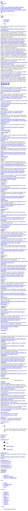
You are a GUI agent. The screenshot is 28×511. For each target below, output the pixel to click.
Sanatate (14, 8)
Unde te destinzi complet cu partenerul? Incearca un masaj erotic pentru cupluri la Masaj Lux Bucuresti (13, 360)
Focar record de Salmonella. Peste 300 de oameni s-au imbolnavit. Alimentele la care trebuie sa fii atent (13, 286)
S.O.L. (5, 487)
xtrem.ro (6, 498)
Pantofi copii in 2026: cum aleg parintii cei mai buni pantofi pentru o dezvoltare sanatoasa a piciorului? (13, 41)
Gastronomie (9, 9)
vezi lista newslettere (5, 383)
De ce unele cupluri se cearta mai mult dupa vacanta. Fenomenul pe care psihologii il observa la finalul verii (13, 268)
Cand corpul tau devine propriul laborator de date (12, 218)
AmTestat (23, 9)
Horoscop (3, 9)
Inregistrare (6, 21)
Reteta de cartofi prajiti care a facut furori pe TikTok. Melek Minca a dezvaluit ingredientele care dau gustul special (13, 154)
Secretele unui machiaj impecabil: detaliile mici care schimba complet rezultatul (13, 205)
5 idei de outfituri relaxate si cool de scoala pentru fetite (14, 214)
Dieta (13, 7)
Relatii (10, 8)
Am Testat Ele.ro (5, 421)
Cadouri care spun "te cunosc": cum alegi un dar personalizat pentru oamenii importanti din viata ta (12, 275)
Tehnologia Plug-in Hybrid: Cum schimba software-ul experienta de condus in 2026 (13, 339)
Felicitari (16, 9)
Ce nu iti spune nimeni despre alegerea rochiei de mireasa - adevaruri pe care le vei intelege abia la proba (13, 52)
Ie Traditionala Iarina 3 (6, 467)
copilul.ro (6, 502)
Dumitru (3, 437)
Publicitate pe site (8, 484)
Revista (4, 3)
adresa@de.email (18, 380)
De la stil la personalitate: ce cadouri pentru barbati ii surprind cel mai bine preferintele (13, 178)
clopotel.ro (6, 504)
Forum (2, 11)
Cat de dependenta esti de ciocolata (9, 415)
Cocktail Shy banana (5, 462)
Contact (5, 483)
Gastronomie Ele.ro (5, 465)
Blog (20, 9)
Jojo (7, 443)
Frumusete (21, 7)
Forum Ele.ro (4, 452)
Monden (6, 8)
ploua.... (2, 423)
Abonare (3, 381)
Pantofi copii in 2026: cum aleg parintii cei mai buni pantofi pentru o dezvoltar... (13, 398)
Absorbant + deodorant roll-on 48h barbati (11, 419)
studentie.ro (6, 497)
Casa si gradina (8, 7)
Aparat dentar (9, 449)
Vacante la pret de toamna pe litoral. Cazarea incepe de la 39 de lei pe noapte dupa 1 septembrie (14, 326)
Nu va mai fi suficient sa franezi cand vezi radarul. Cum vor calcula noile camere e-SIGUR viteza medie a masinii (14, 251)
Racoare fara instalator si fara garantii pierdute (11, 112)
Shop (5, 11)
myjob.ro (6, 501)
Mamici (2, 8)
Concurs (9, 11)
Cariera (2, 7)
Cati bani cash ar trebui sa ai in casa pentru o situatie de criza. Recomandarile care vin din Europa (14, 75)
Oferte (12, 11)
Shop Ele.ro (3, 469)
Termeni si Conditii (8, 476)
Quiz (13, 9)
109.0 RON (3, 471)
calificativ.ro (6, 494)
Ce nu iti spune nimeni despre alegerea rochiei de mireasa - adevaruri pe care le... (12, 388)
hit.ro (5, 496)
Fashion (17, 7)
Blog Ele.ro (3, 434)
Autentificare (7, 19)
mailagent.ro (6, 500)
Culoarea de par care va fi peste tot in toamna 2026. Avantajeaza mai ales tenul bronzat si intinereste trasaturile (13, 198)
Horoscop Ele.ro (4, 460)
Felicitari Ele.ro (4, 439)
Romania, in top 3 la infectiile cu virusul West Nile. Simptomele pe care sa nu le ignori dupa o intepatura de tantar (14, 295)
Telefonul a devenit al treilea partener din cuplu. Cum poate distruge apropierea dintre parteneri (13, 319)
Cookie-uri (6, 475)
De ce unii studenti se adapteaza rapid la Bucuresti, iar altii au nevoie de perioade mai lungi (13, 353)
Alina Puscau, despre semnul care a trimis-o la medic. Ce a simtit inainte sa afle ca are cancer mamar (14, 242)
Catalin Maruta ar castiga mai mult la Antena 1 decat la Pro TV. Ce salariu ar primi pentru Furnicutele (13, 235)
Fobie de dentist (10, 446)
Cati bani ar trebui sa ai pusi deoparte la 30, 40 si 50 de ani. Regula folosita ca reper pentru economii (13, 97)
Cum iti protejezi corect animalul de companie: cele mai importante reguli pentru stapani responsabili (14, 367)
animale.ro (6, 492)
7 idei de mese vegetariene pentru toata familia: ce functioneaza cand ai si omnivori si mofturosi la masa (13, 145)
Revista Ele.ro (4, 412)
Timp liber (18, 8)
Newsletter (6, 485)
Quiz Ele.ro (3, 417)
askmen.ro (6, 493)
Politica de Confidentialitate (10, 477)
